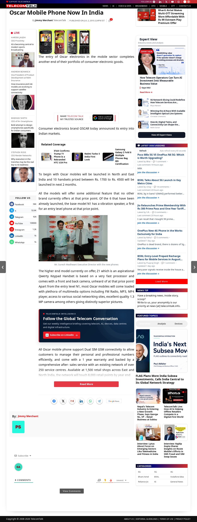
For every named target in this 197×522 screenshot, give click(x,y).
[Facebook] (54, 401)
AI (113, 5)
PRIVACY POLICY (182, 519)
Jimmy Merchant (44, 20)
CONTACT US (185, 5)
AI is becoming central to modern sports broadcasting (22, 47)
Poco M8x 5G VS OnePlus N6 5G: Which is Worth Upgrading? (160, 156)
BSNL (156, 476)
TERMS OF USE (166, 519)
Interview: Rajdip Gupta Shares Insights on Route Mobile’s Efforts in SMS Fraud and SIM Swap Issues (174, 450)
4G (171, 471)
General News (176, 481)
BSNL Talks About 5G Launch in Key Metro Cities (159, 182)
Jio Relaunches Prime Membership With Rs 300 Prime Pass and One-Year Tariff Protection (161, 207)
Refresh (143, 150)
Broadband (141, 5)
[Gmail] (72, 401)
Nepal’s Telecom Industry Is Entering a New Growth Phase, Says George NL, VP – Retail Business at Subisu (148, 413)
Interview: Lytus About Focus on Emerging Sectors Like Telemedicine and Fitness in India (147, 448)
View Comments (72, 491)
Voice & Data (124, 5)
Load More (161, 281)
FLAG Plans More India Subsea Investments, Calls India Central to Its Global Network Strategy (160, 379)
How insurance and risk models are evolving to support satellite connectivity (21, 88)
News (105, 5)
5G (155, 471)
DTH (153, 5)
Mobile (163, 5)
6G (139, 471)
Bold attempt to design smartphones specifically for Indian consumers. (22, 128)
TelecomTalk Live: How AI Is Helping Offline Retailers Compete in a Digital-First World (173, 411)
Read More (86, 384)
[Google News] (114, 401)
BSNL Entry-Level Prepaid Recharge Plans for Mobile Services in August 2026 (158, 258)
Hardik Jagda (18, 37)
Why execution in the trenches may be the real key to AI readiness (22, 162)
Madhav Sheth (19, 118)
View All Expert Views (161, 135)
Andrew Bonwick (20, 71)
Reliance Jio (143, 481)
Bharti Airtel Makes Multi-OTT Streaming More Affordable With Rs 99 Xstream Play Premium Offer (171, 16)
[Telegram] (99, 401)
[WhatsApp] (90, 401)
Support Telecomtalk (19, 1)
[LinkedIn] (81, 401)
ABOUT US (129, 519)
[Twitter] (63, 401)
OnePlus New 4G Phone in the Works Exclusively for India (159, 232)
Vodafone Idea (177, 476)
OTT (173, 5)
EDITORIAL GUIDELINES (147, 519)
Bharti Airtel (143, 476)
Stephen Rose (18, 152)
